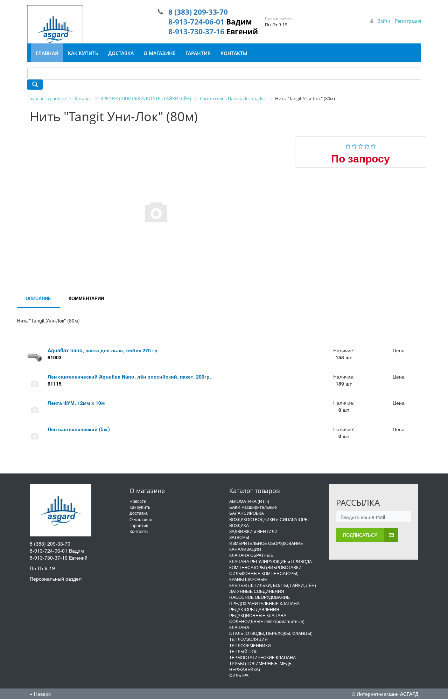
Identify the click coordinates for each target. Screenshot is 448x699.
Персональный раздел (56, 578)
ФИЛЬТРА (238, 675)
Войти (383, 21)
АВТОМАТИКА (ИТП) (249, 501)
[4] (367, 145)
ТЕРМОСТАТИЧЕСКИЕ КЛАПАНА (262, 657)
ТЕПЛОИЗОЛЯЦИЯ (248, 639)
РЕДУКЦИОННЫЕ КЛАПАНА (257, 615)
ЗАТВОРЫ (239, 537)
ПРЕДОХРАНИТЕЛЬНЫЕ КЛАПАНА (264, 603)
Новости (138, 501)
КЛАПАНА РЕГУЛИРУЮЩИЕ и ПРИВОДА (270, 561)
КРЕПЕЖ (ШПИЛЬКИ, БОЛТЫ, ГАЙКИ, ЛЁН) (272, 585)
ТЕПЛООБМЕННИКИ (250, 645)
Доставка (139, 513)
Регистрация (408, 21)
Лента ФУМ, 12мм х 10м (76, 402)
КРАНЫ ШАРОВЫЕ (248, 579)
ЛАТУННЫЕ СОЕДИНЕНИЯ (256, 591)
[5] (373, 145)
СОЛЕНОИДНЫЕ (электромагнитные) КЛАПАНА (266, 624)
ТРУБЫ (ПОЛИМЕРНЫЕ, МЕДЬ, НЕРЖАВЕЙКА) (261, 666)
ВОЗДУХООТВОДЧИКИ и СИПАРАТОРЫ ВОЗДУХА (269, 522)
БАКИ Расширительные (253, 507)
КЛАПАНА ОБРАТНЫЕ (251, 555)
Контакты (139, 531)
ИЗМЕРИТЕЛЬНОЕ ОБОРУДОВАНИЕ (266, 543)
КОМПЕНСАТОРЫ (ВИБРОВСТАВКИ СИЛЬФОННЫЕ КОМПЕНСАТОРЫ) (265, 570)
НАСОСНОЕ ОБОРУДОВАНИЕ (259, 597)
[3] (360, 145)
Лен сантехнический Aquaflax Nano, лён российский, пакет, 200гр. (129, 376)
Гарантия (139, 525)
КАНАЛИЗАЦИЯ (245, 549)
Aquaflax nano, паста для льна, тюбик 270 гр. (103, 350)
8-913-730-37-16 (196, 31)
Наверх (42, 693)
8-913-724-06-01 (196, 22)
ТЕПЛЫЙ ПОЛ (243, 651)
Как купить (140, 507)
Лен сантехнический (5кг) (79, 428)
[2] (354, 145)
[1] (348, 145)
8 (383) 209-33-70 (198, 12)
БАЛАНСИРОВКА (246, 513)
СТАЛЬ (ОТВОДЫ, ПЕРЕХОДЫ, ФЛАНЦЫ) (271, 633)
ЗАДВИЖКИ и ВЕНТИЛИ (253, 531)
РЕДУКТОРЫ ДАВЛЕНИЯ (254, 609)
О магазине (141, 519)
